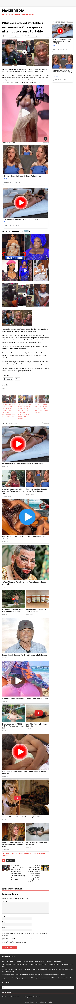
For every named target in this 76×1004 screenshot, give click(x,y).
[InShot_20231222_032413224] (25, 280)
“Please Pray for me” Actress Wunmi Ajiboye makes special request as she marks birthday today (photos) (33, 974)
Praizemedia (48, 1002)
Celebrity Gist (31, 36)
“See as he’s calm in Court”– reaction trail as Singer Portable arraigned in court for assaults (41, 408)
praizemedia (20, 36)
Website (4, 928)
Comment (5, 901)
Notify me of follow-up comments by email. (18, 939)
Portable (10, 860)
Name (4, 916)
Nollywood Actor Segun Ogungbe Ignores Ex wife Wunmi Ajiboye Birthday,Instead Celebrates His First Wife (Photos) (36, 978)
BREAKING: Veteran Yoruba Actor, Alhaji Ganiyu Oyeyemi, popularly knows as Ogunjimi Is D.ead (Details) (33, 961)
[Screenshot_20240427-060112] (25, 140)
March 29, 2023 (9, 36)
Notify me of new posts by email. (15, 942)
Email (4, 922)
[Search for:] (38, 987)
